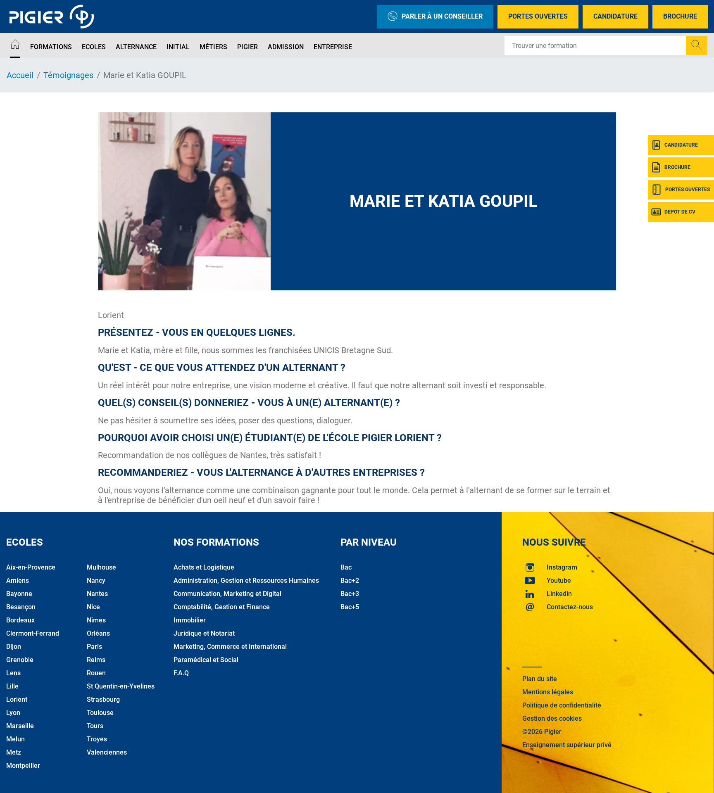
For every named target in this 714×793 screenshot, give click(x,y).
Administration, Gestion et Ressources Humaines (246, 580)
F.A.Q (181, 673)
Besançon (21, 607)
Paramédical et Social (206, 660)
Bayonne (19, 594)
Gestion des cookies (552, 718)
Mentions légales (547, 692)
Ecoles (94, 47)
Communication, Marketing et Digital (227, 594)
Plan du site (539, 679)
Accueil (20, 75)
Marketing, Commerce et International (230, 647)
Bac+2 (349, 580)
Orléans (98, 633)
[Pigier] (53, 16)
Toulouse (100, 713)
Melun (15, 739)
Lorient (16, 699)
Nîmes (96, 620)
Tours (95, 726)
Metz (13, 752)
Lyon (13, 713)
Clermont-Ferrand (32, 633)
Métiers (213, 47)
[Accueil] (15, 45)
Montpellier (23, 765)
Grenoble (19, 660)
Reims (96, 660)
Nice (93, 607)
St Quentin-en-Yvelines (121, 686)
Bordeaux (20, 620)
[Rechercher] (696, 45)
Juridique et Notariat (204, 633)
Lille (12, 686)
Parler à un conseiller (442, 16)
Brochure (680, 16)
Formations (51, 47)
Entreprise (333, 47)
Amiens (17, 580)
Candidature (615, 16)
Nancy (96, 580)
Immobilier (190, 620)
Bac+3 (349, 594)
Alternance (136, 47)
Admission (286, 47)
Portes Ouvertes (538, 16)
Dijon (13, 647)
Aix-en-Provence (30, 567)
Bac (346, 567)
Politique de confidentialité (561, 705)
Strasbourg (103, 699)
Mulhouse (101, 567)
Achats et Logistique (204, 567)
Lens (13, 673)
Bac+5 (349, 607)
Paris (94, 647)
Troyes (97, 739)
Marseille (20, 726)
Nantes (97, 594)
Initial (178, 47)
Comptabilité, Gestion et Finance (222, 607)
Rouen (96, 673)
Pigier (247, 47)
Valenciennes (107, 752)
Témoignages (68, 75)
